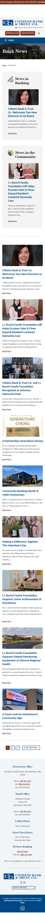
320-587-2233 (25, 781)
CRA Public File (9, 900)
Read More (12, 134)
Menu (11, 40)
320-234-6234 (22, 852)
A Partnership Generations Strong (22, 441)
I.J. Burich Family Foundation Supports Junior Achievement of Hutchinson (21, 599)
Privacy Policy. (18, 900)
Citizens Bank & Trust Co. (22, 24)
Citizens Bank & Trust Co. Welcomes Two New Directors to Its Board (22, 113)
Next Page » (33, 748)
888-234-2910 (24, 784)
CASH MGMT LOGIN (27, 33)
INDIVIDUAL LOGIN (12, 33)
